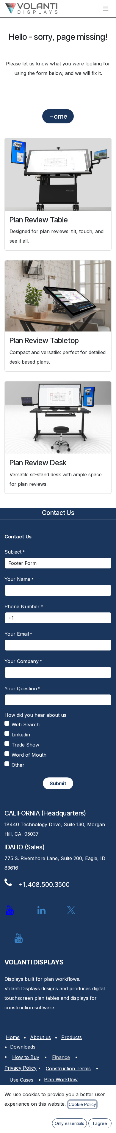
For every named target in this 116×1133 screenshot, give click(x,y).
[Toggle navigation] (106, 8)
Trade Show (25, 745)
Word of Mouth (29, 755)
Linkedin (21, 735)
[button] (58, 783)
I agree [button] (100, 1123)
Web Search (26, 724)
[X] (71, 910)
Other (18, 765)
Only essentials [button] (69, 1123)
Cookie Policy (82, 1104)
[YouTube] (18, 938)
